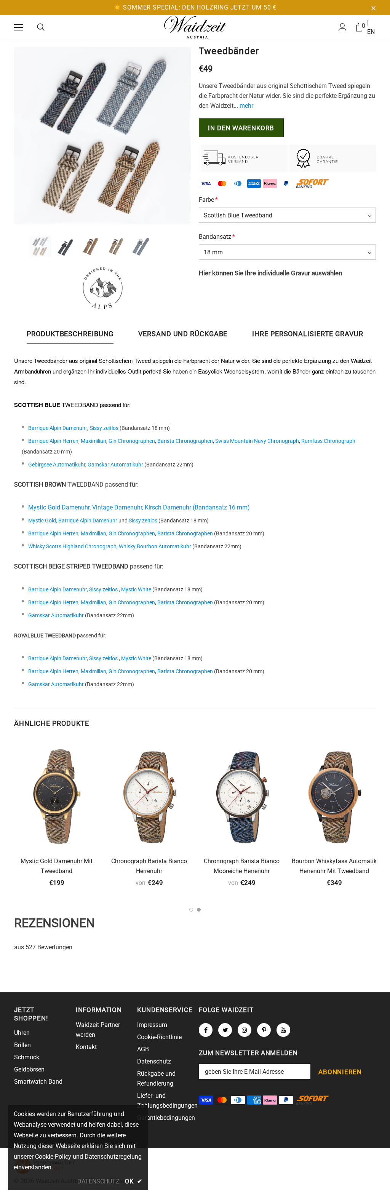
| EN (371, 27)
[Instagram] (244, 1030)
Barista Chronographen (185, 441)
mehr (246, 105)
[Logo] (195, 27)
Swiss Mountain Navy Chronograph (257, 441)
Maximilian (93, 441)
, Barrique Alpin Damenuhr (86, 520)
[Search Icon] (41, 27)
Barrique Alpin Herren (53, 441)
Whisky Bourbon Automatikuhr (155, 546)
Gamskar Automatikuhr (115, 464)
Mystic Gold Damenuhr (59, 507)
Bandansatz (217, 236)
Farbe (208, 199)
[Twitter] (225, 1030)
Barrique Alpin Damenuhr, (58, 589)
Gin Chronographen (132, 441)
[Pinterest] (264, 1030)
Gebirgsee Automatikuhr (56, 464)
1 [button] (191, 910)
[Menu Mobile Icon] (18, 27)
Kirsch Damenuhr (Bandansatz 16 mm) (197, 507)
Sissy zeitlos (104, 428)
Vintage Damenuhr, (118, 507)
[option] (102, 135)
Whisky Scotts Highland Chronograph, (73, 546)
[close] (373, 7)
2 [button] (199, 910)
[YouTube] (283, 1030)
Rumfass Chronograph (328, 441)
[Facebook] (206, 1030)
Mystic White (136, 589)
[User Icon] (343, 27)
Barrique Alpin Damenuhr (57, 428)
